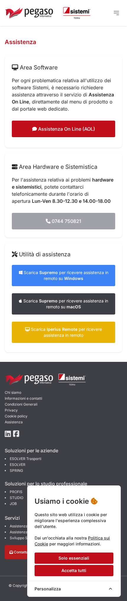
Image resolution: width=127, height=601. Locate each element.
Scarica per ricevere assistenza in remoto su (65, 275)
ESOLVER (17, 464)
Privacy (11, 410)
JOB (13, 503)
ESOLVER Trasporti (25, 458)
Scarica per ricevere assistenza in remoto (66, 332)
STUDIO (16, 497)
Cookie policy (16, 416)
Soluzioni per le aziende (31, 450)
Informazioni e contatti (23, 398)
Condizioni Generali (21, 404)
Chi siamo (13, 392)
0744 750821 (66, 221)
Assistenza (14, 422)
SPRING (16, 470)
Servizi (12, 518)
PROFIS (16, 492)
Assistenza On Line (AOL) (66, 129)
